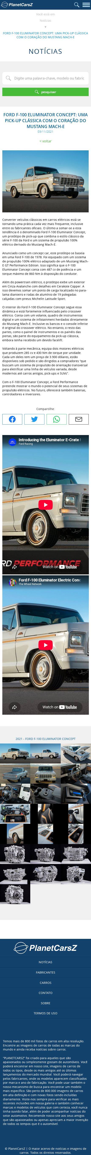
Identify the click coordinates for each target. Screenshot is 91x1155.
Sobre (45, 1003)
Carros (45, 983)
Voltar (47, 141)
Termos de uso (45, 1013)
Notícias (45, 20)
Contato (45, 993)
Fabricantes (45, 972)
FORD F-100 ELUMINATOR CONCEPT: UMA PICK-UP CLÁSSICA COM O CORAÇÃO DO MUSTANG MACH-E (45, 35)
